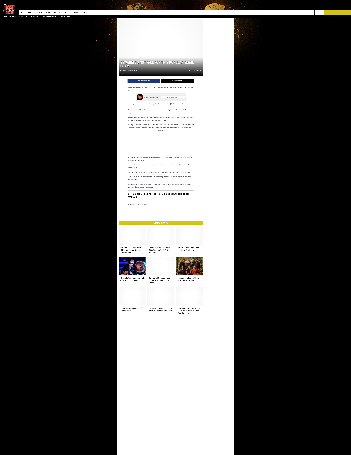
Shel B (125, 70)
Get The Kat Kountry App (33, 16)
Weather (76, 12)
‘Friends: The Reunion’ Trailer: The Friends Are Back (189, 279)
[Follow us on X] (317, 12)
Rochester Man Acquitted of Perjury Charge (131, 309)
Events (48, 12)
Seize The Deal (58, 12)
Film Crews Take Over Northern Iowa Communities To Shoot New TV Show (189, 310)
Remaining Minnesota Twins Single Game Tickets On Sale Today (159, 280)
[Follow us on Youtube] (321, 12)
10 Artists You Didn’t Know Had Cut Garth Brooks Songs (132, 279)
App (42, 12)
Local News (143, 204)
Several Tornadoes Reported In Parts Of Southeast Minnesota (160, 309)
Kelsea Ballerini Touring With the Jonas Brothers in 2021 (188, 249)
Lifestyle (137, 204)
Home (22, 12)
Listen (36, 12)
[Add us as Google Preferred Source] (307, 12)
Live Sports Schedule (49, 16)
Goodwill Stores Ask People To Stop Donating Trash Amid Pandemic (160, 250)
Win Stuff (68, 12)
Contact (85, 12)
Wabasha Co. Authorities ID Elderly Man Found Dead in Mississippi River (130, 250)
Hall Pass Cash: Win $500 (16, 16)
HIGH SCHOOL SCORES (64, 16)
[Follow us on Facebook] (312, 12)
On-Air (29, 12)
